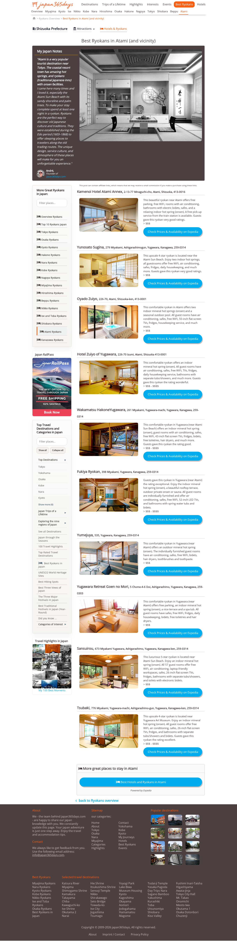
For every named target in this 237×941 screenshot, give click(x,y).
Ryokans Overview (49, 18)
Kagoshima (126, 898)
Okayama (125, 901)
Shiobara (162, 11)
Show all (43, 450)
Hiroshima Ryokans (50, 293)
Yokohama (44, 473)
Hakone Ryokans (48, 255)
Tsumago (96, 916)
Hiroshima (106, 11)
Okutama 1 (183, 909)
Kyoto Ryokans (47, 247)
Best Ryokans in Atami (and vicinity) (83, 18)
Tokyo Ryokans (47, 232)
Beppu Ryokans (48, 300)
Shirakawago (98, 898)
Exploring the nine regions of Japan (48, 523)
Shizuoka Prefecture (49, 28)
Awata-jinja (183, 891)
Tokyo (151, 11)
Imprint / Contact (114, 934)
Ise (69, 11)
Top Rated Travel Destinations (48, 554)
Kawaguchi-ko (71, 905)
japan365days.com (55, 176)
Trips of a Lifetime (113, 4)
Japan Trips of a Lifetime (47, 512)
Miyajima (50, 11)
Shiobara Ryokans (49, 323)
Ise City (95, 909)
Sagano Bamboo (158, 894)
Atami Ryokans (50, 331)
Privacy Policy (140, 934)
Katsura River (70, 883)
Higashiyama (184, 887)
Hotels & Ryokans (113, 29)
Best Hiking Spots (48, 581)
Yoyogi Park (126, 883)
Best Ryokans (184, 4)
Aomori (124, 905)
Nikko (77, 11)
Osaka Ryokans (48, 239)
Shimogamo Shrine (74, 891)
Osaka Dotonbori (187, 912)
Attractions (82, 29)
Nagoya (140, 11)
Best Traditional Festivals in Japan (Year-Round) (52, 609)
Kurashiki (154, 901)
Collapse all (57, 450)
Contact (123, 823)
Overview (37, 11)
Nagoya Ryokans (48, 277)
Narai (65, 916)
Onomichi (182, 901)
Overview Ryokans (49, 216)
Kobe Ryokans (47, 270)
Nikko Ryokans (47, 308)
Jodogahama (127, 909)
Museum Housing (130, 891)
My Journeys (126, 837)
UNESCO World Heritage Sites (52, 574)
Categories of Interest (50, 624)
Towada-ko (97, 905)
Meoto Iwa (183, 905)
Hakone (129, 11)
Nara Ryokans (47, 262)
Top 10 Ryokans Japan (52, 224)
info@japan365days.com (48, 855)
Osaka (118, 11)
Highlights (136, 4)
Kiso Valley (155, 916)
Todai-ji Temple (158, 883)
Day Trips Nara (157, 891)
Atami (183, 11)
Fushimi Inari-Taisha (189, 883)
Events (167, 4)
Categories (98, 844)
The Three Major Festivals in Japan (48, 598)
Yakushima (155, 898)
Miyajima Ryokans (49, 285)
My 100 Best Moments (52, 690)
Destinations (89, 4)
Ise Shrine (68, 909)
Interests (153, 4)
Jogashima (97, 912)
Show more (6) (45, 504)
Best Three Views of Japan (49, 589)
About (95, 826)
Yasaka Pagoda (157, 887)
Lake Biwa (125, 887)
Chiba (65, 901)
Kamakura (68, 894)
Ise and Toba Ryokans (51, 316)
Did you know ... (47, 618)
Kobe (86, 11)
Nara (94, 11)
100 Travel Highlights (50, 546)
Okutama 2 (69, 912)
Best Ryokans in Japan (50, 564)
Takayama (68, 898)
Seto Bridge (97, 901)
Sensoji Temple (100, 891)
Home (95, 823)
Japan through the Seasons (49, 539)
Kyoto (61, 11)
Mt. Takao (182, 898)
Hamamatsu (127, 912)
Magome (124, 916)
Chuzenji (181, 916)
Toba (151, 905)
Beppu (174, 11)
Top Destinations (48, 459)
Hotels (201, 4)
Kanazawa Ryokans (50, 340)
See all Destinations (49, 531)
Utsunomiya (156, 909)
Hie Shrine (97, 883)
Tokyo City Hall (185, 894)
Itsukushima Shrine (103, 887)
